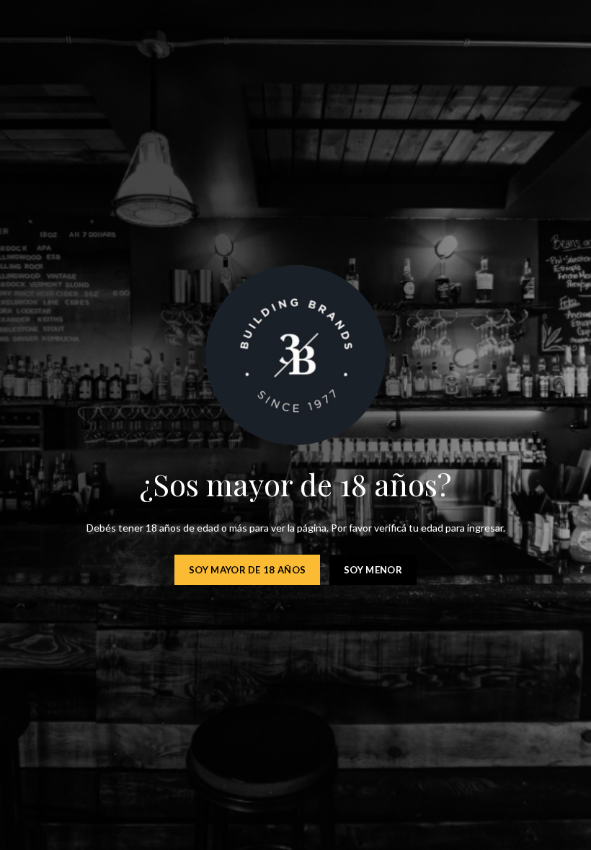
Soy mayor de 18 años (247, 570)
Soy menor (373, 570)
